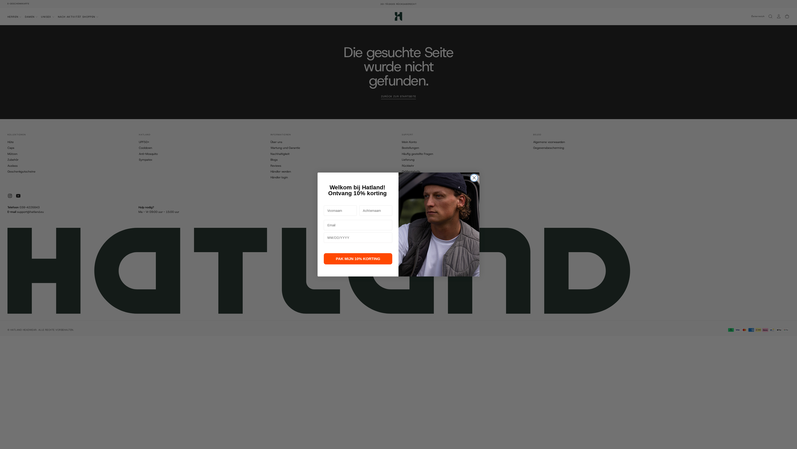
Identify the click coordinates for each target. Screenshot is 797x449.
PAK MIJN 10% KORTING (358, 259)
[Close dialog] (474, 177)
